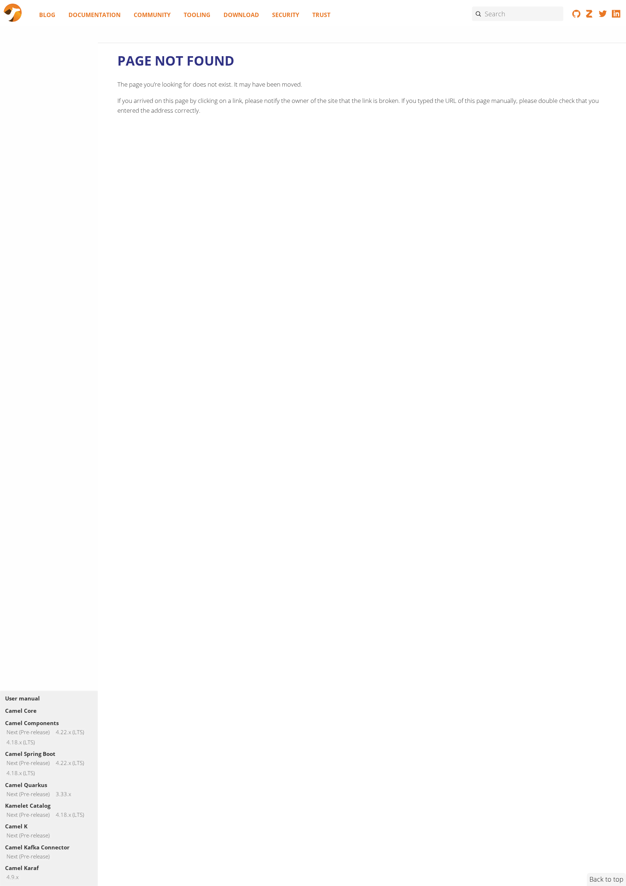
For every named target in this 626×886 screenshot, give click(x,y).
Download (241, 15)
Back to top (606, 879)
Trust (321, 15)
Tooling (197, 15)
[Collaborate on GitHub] (576, 15)
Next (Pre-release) (28, 732)
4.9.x (12, 877)
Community (152, 15)
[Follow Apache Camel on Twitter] (603, 15)
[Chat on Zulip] (589, 15)
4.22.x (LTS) (70, 732)
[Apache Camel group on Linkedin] (616, 15)
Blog (47, 15)
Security (285, 15)
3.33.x (63, 794)
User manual (22, 698)
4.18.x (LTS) (21, 742)
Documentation (94, 15)
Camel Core (21, 711)
